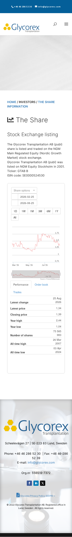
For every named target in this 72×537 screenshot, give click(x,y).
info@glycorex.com (41, 462)
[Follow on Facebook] (29, 483)
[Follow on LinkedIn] (36, 483)
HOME (11, 102)
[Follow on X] (42, 483)
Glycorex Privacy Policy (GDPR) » (37, 495)
